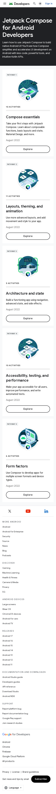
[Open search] (34, 3)
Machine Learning (10, 572)
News (5, 546)
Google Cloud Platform (13, 756)
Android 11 (7, 664)
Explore (28, 149)
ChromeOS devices (11, 614)
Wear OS (6, 609)
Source (5, 541)
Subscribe (41, 779)
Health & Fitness (9, 577)
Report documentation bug (15, 713)
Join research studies (12, 723)
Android (6, 526)
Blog (4, 550)
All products (8, 761)
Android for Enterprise (12, 531)
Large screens (9, 604)
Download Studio (10, 691)
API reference (8, 686)
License (16, 772)
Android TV (7, 623)
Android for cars (10, 618)
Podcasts (6, 555)
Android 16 (7, 640)
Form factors (17, 466)
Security (6, 536)
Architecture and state (25, 293)
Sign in (48, 3)
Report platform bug (11, 708)
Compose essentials (23, 117)
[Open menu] (5, 3)
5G (3, 591)
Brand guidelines (31, 772)
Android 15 (7, 645)
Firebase (6, 751)
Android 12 (7, 659)
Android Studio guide (12, 677)
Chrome (6, 747)
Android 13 (7, 655)
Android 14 (7, 650)
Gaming (6, 568)
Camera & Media (10, 582)
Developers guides (11, 682)
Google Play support (11, 718)
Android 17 (7, 636)
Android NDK (8, 696)
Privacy (5, 587)
